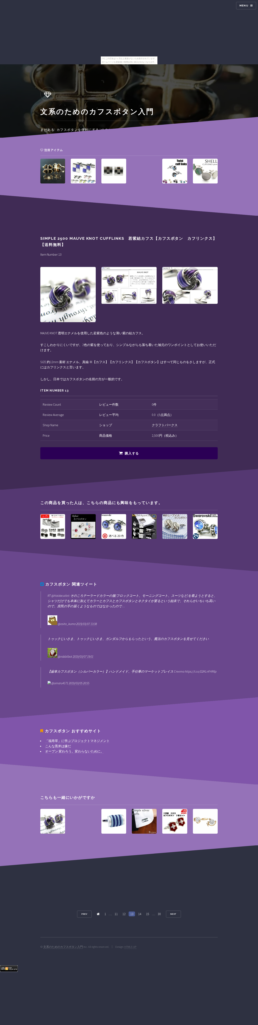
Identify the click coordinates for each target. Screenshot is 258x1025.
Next (173, 914)
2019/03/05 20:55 (79, 683)
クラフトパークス (165, 425)
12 (124, 914)
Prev (84, 914)
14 (139, 914)
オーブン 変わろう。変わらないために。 (74, 751)
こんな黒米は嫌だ (58, 746)
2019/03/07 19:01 (83, 656)
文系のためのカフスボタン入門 (63, 947)
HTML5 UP (130, 947)
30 (159, 914)
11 (116, 914)
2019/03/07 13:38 (86, 624)
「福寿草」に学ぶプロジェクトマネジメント (77, 741)
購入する (132, 453)
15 (147, 914)
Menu (243, 5)
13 (131, 914)
